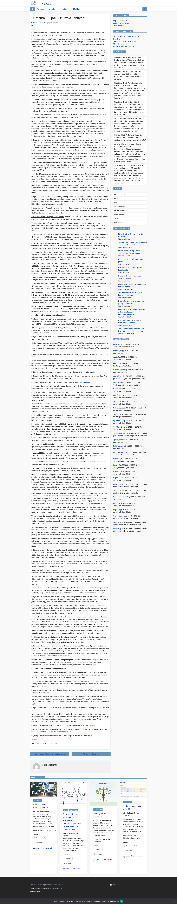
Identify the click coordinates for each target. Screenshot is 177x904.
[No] (175, 901)
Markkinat (77, 9)
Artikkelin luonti (118, 26)
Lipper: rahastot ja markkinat (123, 46)
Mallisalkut (51, 9)
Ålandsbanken (118, 382)
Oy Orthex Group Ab (120, 420)
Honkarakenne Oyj (120, 370)
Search (144, 9)
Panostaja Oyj (118, 351)
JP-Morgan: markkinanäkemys (124, 41)
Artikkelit (40, 9)
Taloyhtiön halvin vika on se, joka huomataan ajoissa (130, 294)
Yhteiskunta (118, 223)
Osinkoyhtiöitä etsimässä (99, 815)
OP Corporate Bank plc (121, 452)
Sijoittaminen (119, 215)
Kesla (115, 363)
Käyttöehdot (49, 885)
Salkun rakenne (120, 211)
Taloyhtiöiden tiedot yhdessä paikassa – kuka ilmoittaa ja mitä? (132, 243)
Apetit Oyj (116, 357)
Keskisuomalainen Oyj (121, 497)
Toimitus (40, 885)
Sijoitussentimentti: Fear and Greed (126, 36)
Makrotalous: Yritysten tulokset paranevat (50, 754)
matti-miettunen (54, 22)
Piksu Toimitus (77, 869)
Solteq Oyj (117, 522)
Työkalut (64, 9)
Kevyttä (117, 198)
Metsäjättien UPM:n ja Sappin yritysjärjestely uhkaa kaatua (129, 252)
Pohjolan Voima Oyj (120, 446)
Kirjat (116, 202)
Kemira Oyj (117, 459)
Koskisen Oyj (118, 344)
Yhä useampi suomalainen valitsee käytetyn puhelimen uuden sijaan (131, 330)
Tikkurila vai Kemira (90, 754)
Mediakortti (59, 885)
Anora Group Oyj (119, 376)
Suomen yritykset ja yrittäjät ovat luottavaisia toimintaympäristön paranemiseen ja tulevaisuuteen (128, 148)
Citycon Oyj (117, 503)
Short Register (118, 44)
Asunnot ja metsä (120, 194)
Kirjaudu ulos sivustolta (122, 23)
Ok (121, 901)
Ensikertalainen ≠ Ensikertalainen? (41, 806)
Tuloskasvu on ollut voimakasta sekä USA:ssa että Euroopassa (128, 74)
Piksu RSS (117, 885)
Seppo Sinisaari (107, 860)
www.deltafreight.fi (85, 382)
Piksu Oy (33, 885)
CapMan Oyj (117, 471)
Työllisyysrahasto (119, 433)
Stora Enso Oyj (118, 484)
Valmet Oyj (117, 408)
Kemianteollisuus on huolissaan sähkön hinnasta (130, 277)
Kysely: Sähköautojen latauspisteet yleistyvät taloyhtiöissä (131, 302)
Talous (116, 219)
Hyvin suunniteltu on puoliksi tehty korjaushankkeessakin (130, 321)
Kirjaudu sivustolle (120, 21)
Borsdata (116, 39)
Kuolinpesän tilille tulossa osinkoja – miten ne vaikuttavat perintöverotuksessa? (131, 312)
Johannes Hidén (47, 848)
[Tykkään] (32, 25)
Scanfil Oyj (117, 389)
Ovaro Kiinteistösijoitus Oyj (123, 516)
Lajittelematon (119, 206)
